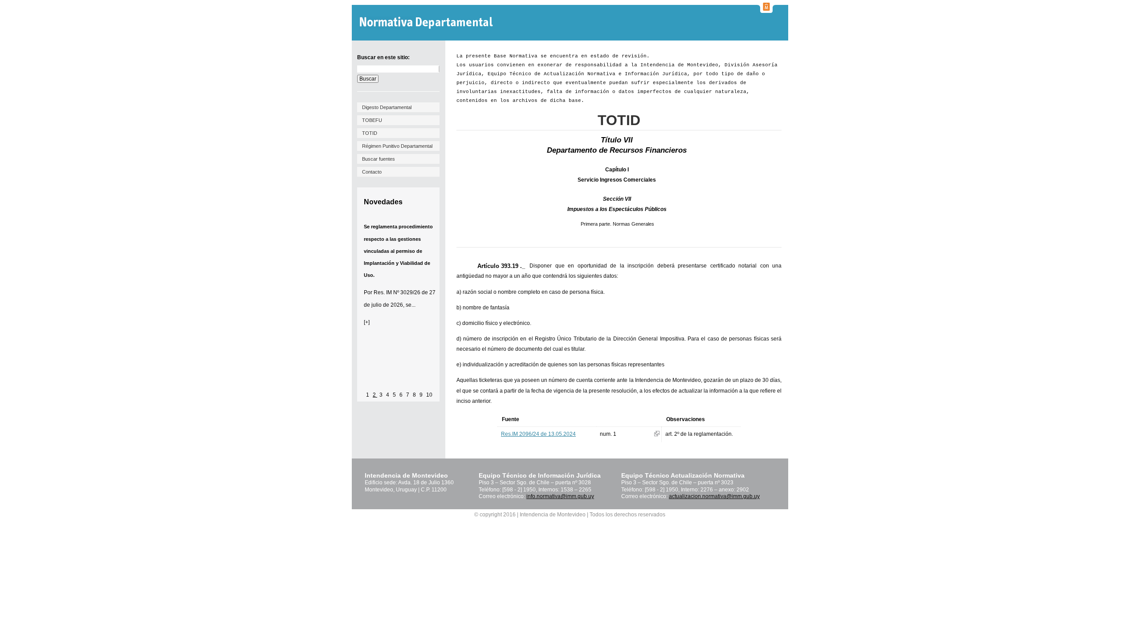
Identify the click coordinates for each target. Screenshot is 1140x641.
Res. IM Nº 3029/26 (397, 292)
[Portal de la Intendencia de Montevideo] (766, 10)
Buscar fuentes (378, 159)
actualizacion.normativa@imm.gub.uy (714, 496)
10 (429, 395)
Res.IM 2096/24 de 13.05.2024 (538, 434)
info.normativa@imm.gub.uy (560, 496)
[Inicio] (427, 22)
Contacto (372, 171)
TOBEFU (372, 120)
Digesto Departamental (386, 107)
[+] (367, 322)
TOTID (369, 133)
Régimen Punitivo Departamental (397, 146)
